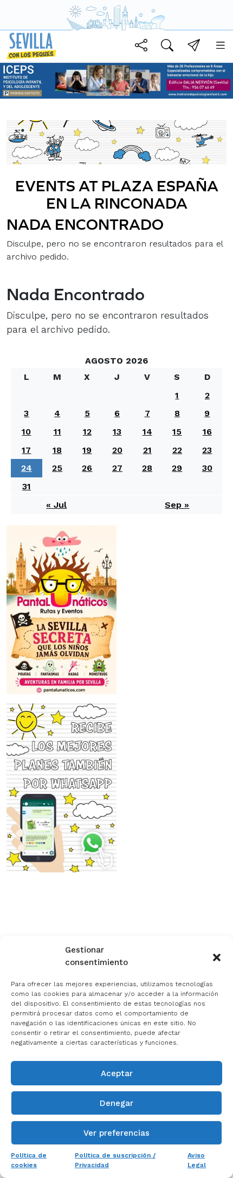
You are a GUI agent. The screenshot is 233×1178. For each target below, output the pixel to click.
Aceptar (117, 1073)
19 (87, 450)
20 (117, 450)
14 (147, 431)
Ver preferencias (116, 1133)
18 (57, 450)
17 (26, 450)
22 (177, 450)
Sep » (177, 505)
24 (26, 468)
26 (87, 468)
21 (147, 450)
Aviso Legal (196, 1160)
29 (177, 468)
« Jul (56, 505)
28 (147, 468)
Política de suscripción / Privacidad (115, 1160)
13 (117, 431)
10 (26, 431)
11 (57, 431)
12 (87, 431)
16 (207, 431)
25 (57, 468)
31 (26, 486)
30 (207, 468)
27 (117, 468)
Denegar (116, 1103)
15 (177, 431)
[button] (216, 956)
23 (207, 450)
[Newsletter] (193, 47)
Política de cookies (29, 1160)
